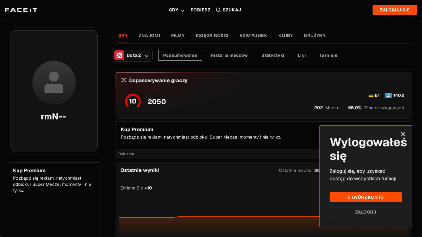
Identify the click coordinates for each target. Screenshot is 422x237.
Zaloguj (365, 212)
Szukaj (232, 10)
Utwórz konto (366, 197)
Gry (173, 10)
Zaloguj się (395, 10)
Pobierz (200, 10)
